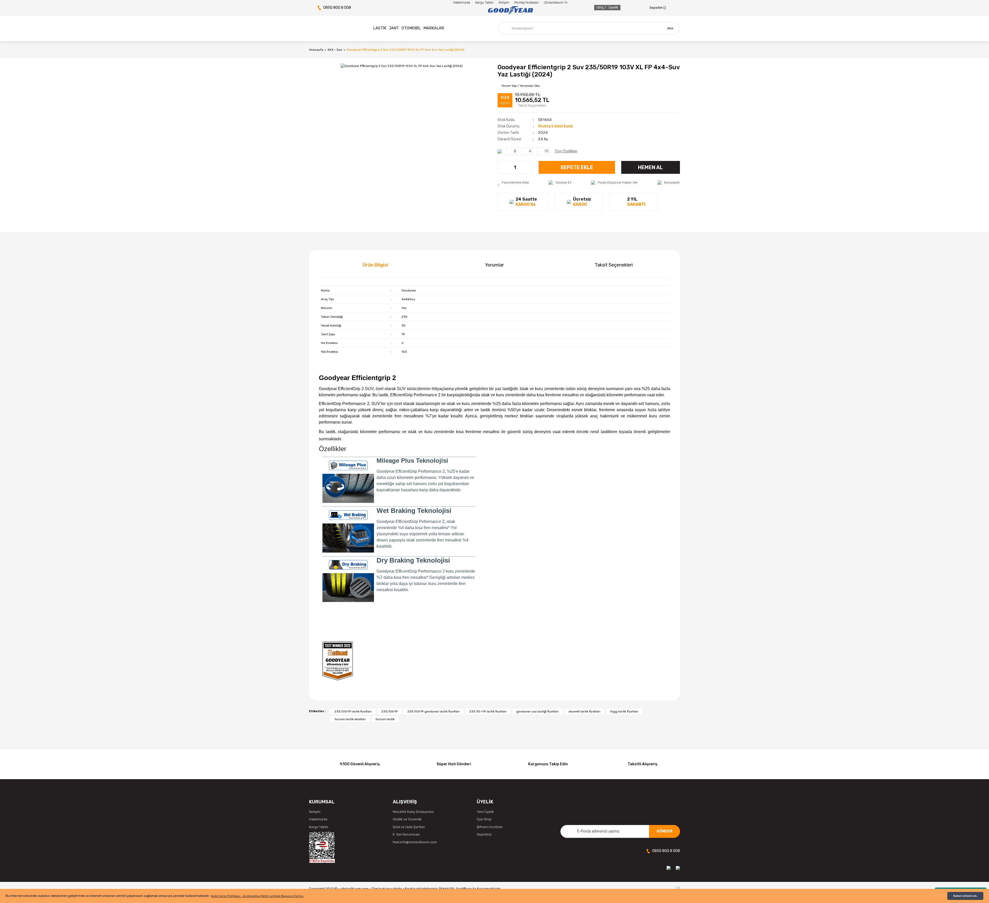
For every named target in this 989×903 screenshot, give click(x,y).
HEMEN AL (650, 167)
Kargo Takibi (484, 2)
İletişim (504, 2)
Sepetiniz (484, 834)
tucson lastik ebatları (350, 719)
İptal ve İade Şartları (409, 827)
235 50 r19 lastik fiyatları (488, 711)
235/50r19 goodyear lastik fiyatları (433, 711)
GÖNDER (664, 831)
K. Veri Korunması (406, 834)
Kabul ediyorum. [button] (965, 896)
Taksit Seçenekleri (614, 265)
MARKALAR (433, 28)
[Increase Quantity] (528, 167)
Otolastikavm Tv (556, 2)
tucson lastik (385, 719)
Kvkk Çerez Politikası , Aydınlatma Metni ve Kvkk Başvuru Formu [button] (257, 896)
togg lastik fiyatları (624, 711)
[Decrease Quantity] (502, 167)
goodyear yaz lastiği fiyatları (537, 711)
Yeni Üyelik (485, 812)
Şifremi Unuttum (489, 827)
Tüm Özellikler (566, 151)
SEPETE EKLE (576, 167)
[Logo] (510, 10)
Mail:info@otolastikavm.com (415, 842)
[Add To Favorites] (513, 182)
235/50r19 (389, 711)
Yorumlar (494, 265)
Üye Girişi (484, 819)
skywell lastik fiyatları (584, 711)
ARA (670, 28)
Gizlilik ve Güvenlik (407, 819)
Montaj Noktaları (526, 2)
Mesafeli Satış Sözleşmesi (413, 812)
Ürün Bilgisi (375, 265)
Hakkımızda (461, 2)
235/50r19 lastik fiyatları (353, 711)
